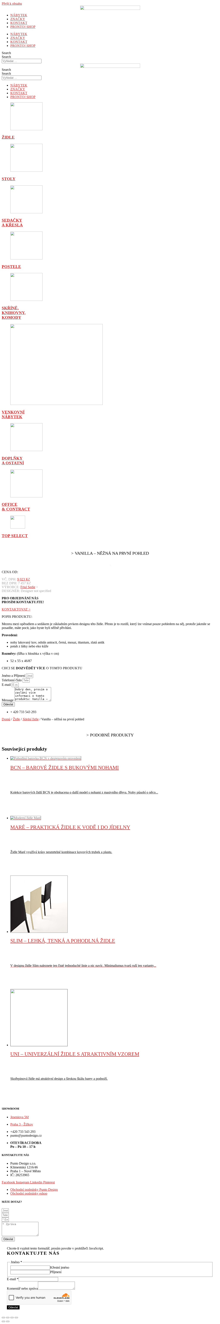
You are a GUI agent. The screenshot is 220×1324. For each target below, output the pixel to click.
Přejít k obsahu (12, 3)
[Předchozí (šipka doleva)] (3, 1321)
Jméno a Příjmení (14, 675)
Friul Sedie (27, 587)
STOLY (8, 179)
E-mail (7, 684)
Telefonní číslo (12, 680)
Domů (6, 719)
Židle (16, 719)
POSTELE (11, 266)
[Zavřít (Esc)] (3, 1317)
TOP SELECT (15, 535)
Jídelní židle (31, 719)
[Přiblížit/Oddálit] (16, 1317)
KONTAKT (18, 23)
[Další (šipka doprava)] (7, 1321)
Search (6, 53)
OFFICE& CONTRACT (16, 506)
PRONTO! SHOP (22, 27)
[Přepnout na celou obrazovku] (12, 1317)
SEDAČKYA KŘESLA (12, 222)
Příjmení (55, 1272)
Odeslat (13, 1307)
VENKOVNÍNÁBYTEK (13, 414)
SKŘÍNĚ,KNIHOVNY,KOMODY (14, 313)
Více (23, 814)
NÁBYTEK (18, 15)
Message (8, 700)
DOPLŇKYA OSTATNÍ (13, 460)
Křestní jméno (59, 1267)
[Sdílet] (7, 1317)
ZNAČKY (17, 19)
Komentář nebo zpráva (22, 1288)
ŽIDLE (8, 137)
